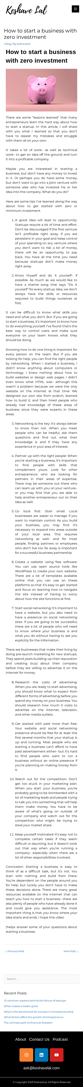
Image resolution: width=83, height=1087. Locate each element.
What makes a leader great (21, 1006)
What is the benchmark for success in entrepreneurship (39, 1011)
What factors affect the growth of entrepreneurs (33, 1017)
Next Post (71, 951)
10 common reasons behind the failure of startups (35, 1000)
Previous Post (14, 951)
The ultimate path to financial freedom (28, 1022)
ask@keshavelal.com (41, 1068)
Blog (8, 43)
